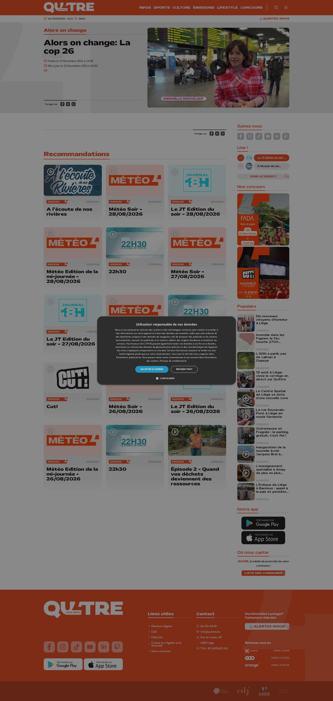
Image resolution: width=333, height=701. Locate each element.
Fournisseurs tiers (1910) (139, 343)
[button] (166, 378)
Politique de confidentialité (173, 360)
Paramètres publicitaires (128, 357)
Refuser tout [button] (184, 369)
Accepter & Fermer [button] (151, 369)
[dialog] (166, 350)
